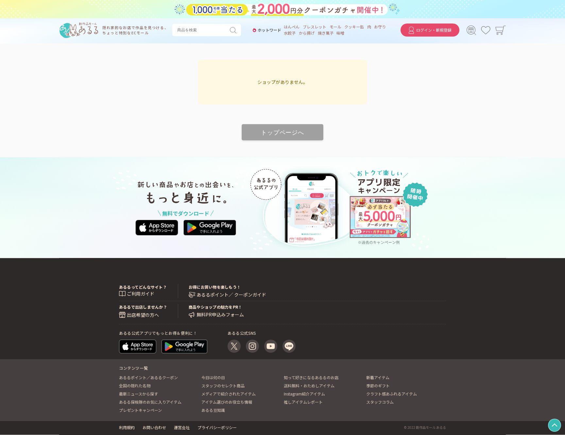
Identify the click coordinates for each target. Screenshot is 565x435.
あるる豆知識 (213, 410)
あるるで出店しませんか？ (143, 307)
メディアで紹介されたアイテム (228, 393)
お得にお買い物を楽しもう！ (215, 287)
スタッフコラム (380, 402)
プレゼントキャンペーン (140, 410)
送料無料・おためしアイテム (309, 385)
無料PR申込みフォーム (220, 315)
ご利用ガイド (140, 293)
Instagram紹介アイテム (304, 393)
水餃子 (290, 33)
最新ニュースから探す (138, 393)
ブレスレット (314, 27)
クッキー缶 (354, 27)
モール (335, 27)
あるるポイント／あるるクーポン (148, 377)
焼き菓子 (326, 33)
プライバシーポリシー (217, 427)
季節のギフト (378, 385)
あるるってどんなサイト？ (143, 287)
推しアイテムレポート (303, 402)
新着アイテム (377, 377)
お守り (380, 27)
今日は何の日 (213, 377)
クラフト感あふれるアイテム (391, 393)
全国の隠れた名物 (134, 385)
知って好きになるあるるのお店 (311, 377)
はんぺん (292, 27)
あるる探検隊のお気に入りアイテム (150, 402)
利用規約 (127, 427)
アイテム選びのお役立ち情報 (226, 402)
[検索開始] (234, 30)
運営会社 (182, 427)
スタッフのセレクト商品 (223, 385)
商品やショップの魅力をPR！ (215, 307)
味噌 (340, 33)
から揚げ (307, 33)
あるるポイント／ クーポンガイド (231, 295)
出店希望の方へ (143, 315)
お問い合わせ (154, 427)
